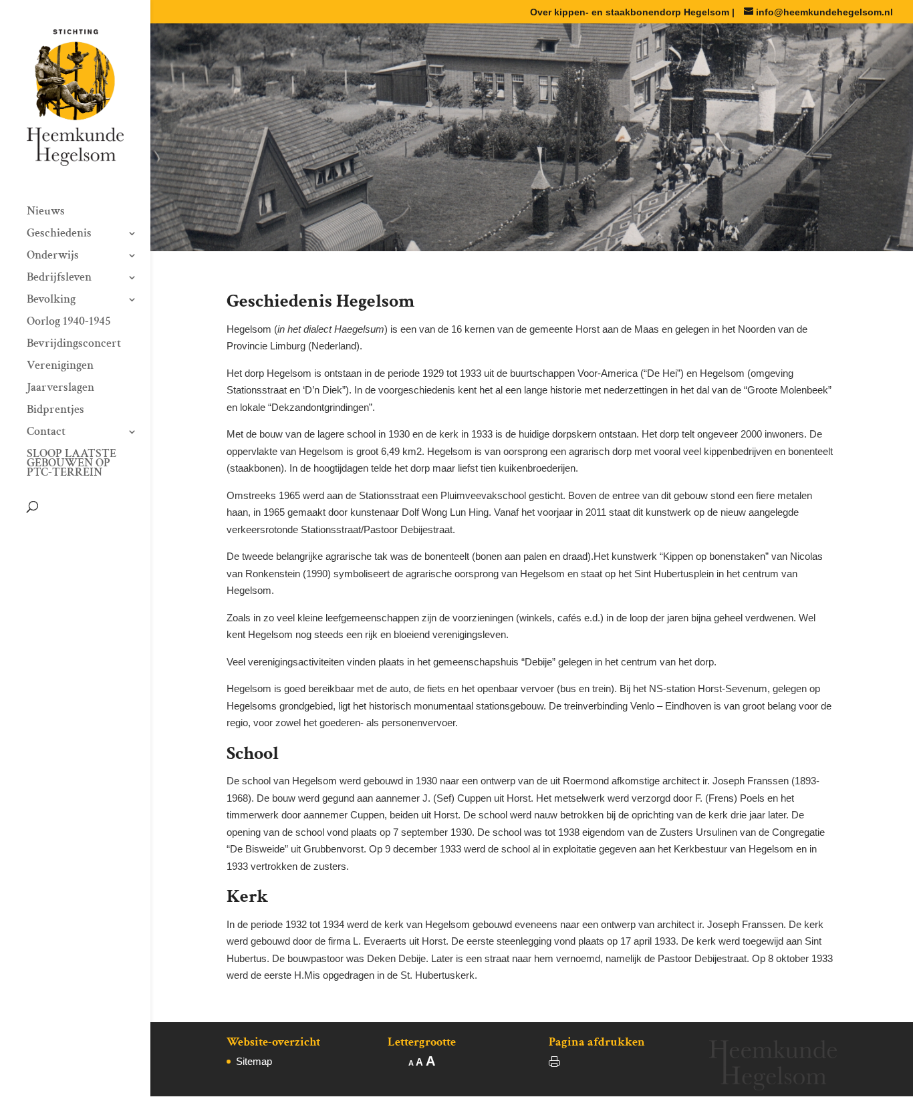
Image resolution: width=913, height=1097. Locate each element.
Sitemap (254, 1061)
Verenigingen (60, 367)
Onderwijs (53, 257)
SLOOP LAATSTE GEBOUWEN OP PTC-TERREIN (71, 464)
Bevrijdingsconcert (74, 345)
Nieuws (46, 212)
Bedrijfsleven (59, 279)
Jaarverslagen (60, 389)
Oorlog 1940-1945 (69, 323)
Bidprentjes (55, 411)
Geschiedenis (59, 234)
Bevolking (51, 301)
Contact (46, 433)
